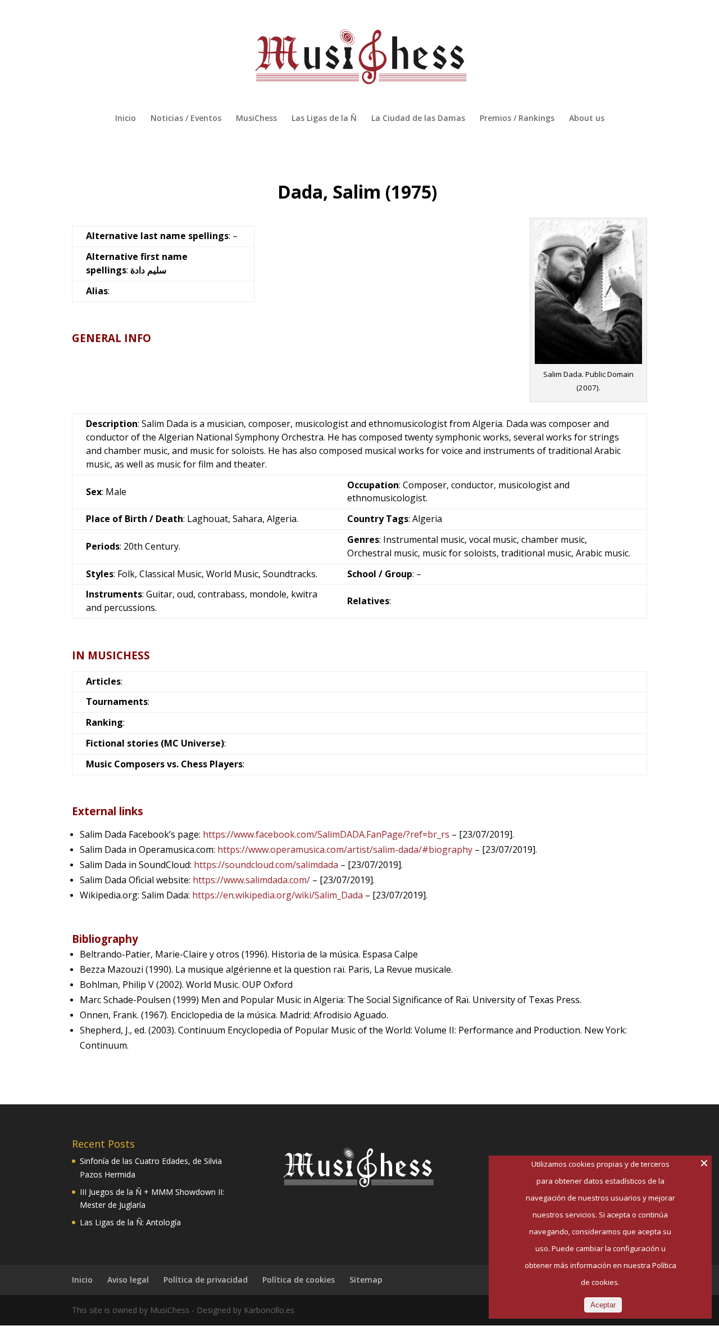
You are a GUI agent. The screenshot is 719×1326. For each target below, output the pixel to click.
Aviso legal (128, 1279)
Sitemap (366, 1279)
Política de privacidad (205, 1279)
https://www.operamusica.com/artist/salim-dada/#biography (344, 849)
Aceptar (603, 1305)
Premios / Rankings (517, 118)
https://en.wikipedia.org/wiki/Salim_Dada (277, 895)
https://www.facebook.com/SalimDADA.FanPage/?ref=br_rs (326, 834)
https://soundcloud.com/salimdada (266, 864)
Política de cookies (298, 1279)
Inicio (125, 118)
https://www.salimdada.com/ (251, 880)
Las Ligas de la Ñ (324, 118)
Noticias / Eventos (186, 118)
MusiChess (256, 118)
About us (586, 118)
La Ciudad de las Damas (418, 118)
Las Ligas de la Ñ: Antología (130, 1222)
